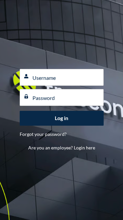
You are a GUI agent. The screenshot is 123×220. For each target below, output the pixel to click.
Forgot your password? (43, 134)
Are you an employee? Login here (61, 147)
